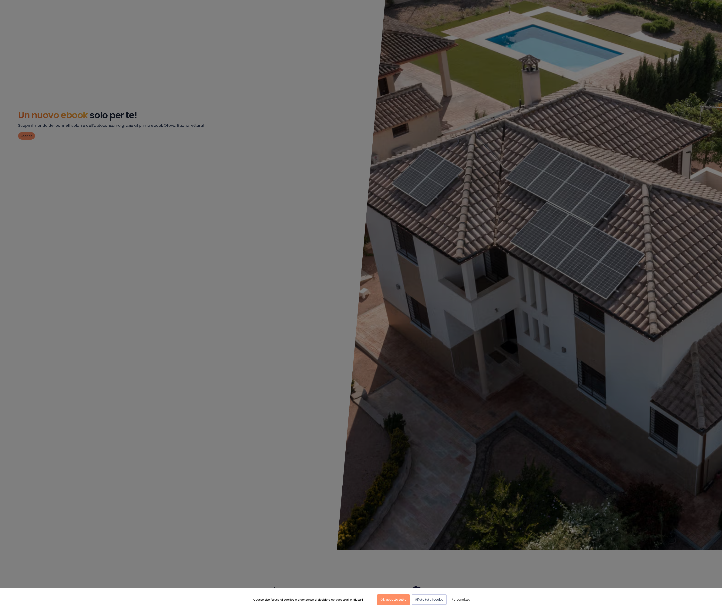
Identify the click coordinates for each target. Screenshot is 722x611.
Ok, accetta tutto (393, 599)
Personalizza (461, 599)
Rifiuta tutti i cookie (429, 599)
